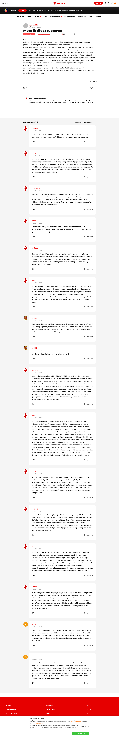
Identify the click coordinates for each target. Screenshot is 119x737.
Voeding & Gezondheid (44, 34)
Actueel (36, 17)
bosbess (35, 248)
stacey (34, 587)
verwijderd (36, 188)
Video (29, 17)
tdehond (35, 280)
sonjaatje (35, 128)
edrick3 (34, 318)
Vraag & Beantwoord (52, 17)
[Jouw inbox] (109, 3)
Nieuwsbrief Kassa (85, 17)
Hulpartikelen (69, 17)
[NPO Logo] (115, 3)
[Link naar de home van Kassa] (6, 10)
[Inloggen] (112, 3)
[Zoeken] (105, 3)
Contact (98, 17)
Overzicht (20, 17)
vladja (34, 153)
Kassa (13, 10)
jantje (34, 624)
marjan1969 (36, 370)
